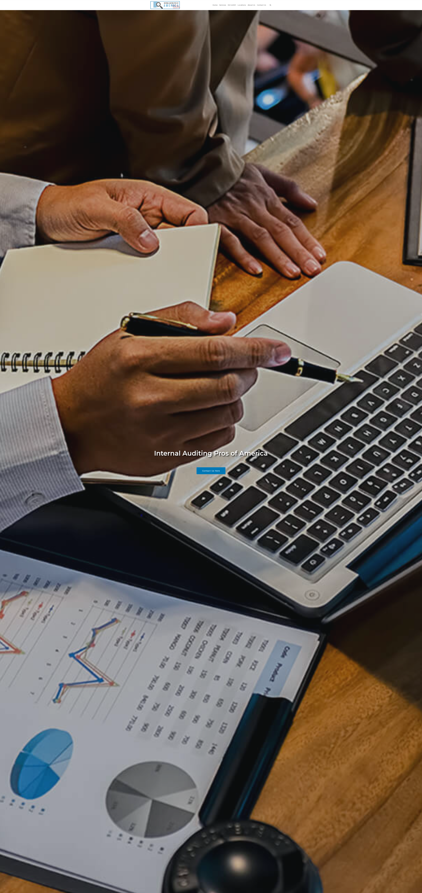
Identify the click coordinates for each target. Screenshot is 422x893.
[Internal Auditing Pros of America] (165, 5)
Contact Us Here (211, 470)
